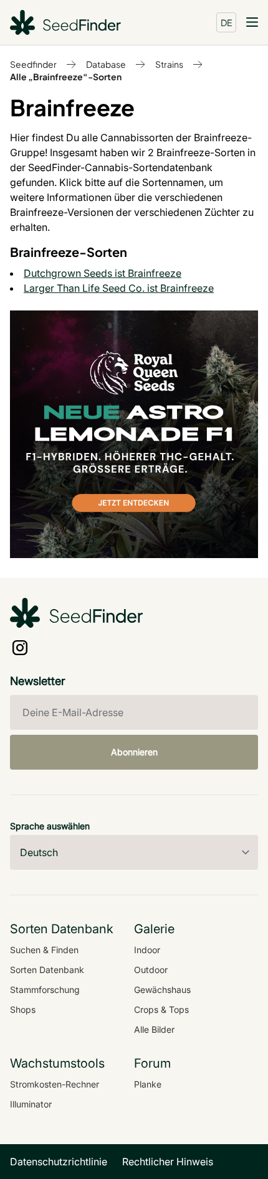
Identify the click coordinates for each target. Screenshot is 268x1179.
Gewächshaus (162, 989)
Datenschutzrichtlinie (58, 1161)
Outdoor (151, 969)
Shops (23, 1009)
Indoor (147, 949)
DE (226, 22)
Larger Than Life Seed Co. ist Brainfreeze (119, 288)
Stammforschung (45, 989)
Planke (147, 1084)
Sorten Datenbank (47, 969)
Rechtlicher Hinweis (167, 1161)
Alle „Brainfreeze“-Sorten (66, 76)
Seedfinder (33, 64)
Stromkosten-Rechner (54, 1084)
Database (106, 64)
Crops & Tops (161, 1009)
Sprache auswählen (50, 826)
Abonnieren (134, 752)
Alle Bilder (154, 1029)
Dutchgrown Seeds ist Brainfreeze (102, 273)
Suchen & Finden (44, 949)
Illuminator (31, 1104)
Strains (169, 64)
